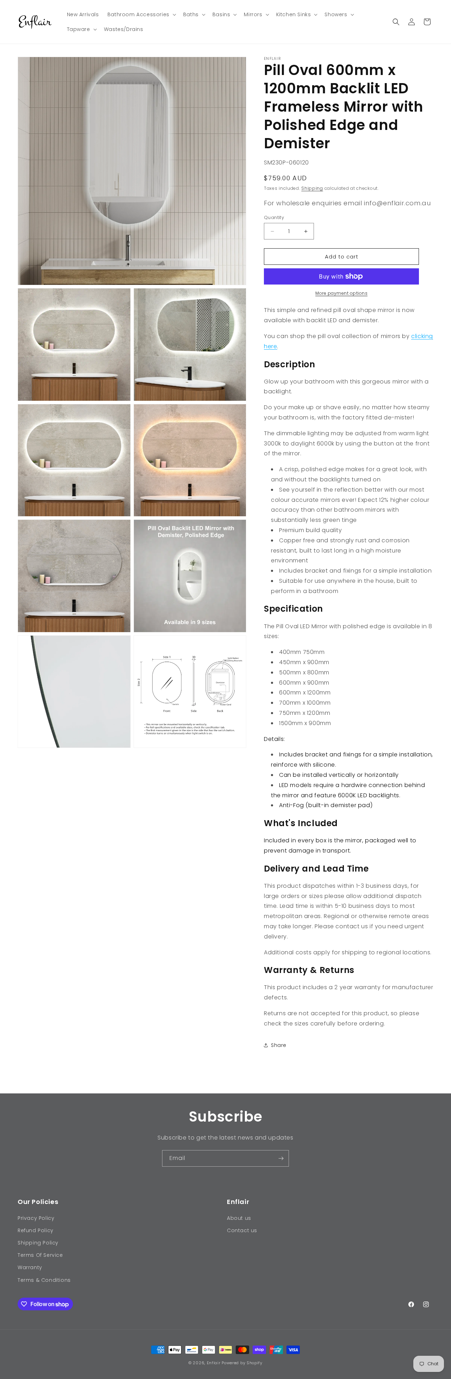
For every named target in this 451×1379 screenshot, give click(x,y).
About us (239, 1218)
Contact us (242, 1230)
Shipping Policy (38, 1242)
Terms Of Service (40, 1255)
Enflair (214, 1363)
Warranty (30, 1267)
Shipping (312, 188)
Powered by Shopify (242, 1363)
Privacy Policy (36, 1218)
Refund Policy (36, 1230)
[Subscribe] (281, 1158)
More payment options (341, 293)
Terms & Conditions (44, 1280)
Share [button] (278, 1045)
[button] (141, 14)
